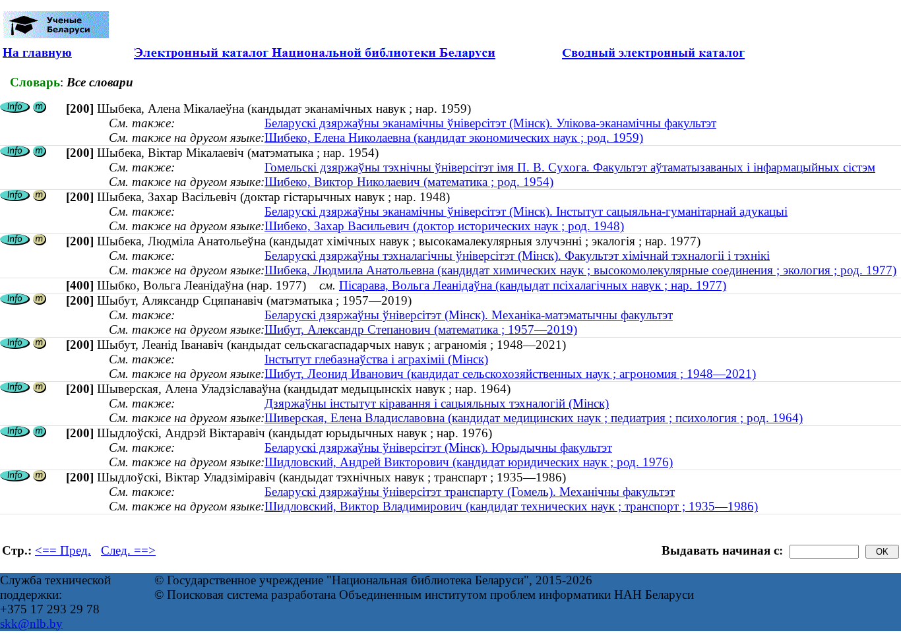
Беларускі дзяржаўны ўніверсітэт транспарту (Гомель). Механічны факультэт (469, 492)
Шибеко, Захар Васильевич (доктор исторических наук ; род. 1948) (444, 226)
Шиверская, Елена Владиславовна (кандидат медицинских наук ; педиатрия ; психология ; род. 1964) (533, 418)
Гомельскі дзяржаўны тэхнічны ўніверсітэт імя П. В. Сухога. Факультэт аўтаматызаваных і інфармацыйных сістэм (569, 167)
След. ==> (128, 550)
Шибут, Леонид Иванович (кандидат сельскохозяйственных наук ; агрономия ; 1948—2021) (510, 374)
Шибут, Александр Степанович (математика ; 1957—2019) (420, 329)
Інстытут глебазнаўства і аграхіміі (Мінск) (376, 359)
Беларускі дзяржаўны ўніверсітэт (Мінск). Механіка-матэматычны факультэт (468, 315)
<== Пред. (63, 550)
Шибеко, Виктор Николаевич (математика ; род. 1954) (408, 182)
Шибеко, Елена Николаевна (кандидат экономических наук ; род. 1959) (453, 137)
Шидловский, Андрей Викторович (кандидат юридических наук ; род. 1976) (468, 462)
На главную (37, 52)
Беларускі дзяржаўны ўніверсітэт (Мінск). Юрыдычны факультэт (438, 447)
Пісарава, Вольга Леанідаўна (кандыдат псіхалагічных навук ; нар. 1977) (532, 285)
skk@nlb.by (31, 623)
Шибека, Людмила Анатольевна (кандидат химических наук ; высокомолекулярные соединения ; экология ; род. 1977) (580, 270)
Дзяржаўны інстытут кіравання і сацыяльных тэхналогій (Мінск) (436, 403)
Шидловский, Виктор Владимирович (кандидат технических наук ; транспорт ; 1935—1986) (511, 506)
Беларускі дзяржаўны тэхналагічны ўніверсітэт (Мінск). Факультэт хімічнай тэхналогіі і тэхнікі (517, 255)
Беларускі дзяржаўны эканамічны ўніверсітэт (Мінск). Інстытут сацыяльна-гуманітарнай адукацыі (526, 211)
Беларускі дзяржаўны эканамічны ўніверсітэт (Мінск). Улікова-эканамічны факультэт (490, 123)
